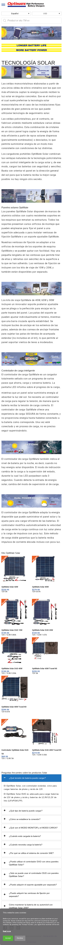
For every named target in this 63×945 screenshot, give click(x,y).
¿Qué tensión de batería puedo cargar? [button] (27, 778)
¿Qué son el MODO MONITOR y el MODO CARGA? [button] (33, 828)
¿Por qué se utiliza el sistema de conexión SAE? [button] (31, 853)
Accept (8, 938)
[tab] (31, 778)
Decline (20, 938)
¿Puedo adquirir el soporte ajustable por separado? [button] (33, 884)
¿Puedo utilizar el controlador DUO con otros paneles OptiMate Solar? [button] (33, 863)
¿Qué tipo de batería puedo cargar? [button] (25, 811)
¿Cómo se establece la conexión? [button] (24, 819)
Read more (7, 931)
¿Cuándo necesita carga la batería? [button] (25, 844)
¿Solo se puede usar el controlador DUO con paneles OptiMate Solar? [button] (34, 874)
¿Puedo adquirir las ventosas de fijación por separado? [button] (29, 894)
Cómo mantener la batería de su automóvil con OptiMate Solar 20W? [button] (31, 906)
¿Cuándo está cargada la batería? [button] (25, 836)
